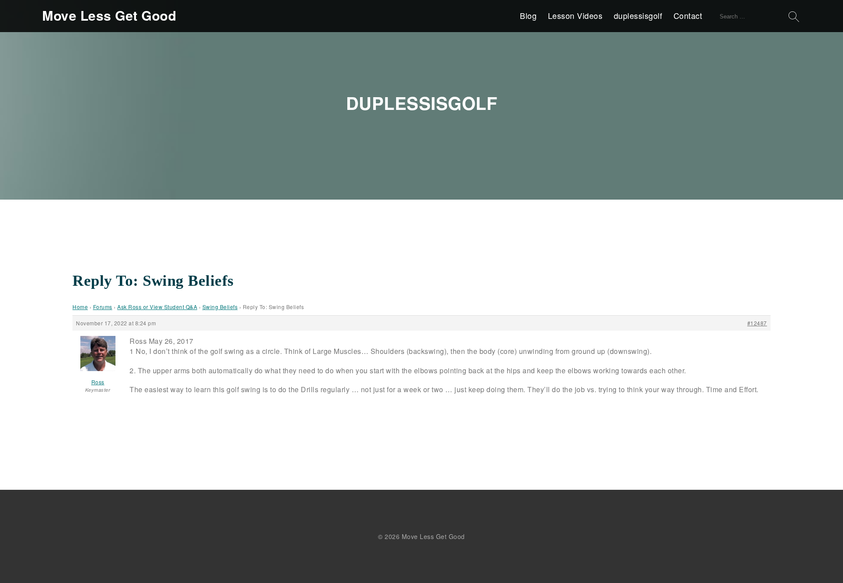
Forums (102, 306)
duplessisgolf (638, 15)
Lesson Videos (575, 15)
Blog (528, 15)
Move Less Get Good (109, 15)
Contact (688, 15)
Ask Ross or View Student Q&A (157, 306)
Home (80, 306)
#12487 (757, 323)
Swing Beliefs (220, 306)
